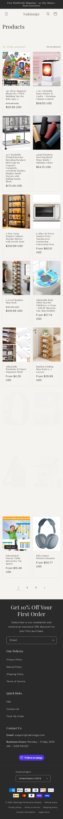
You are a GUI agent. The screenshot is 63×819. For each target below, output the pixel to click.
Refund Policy (14, 666)
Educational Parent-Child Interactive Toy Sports (14, 559)
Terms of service (32, 807)
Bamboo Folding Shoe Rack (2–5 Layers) (44, 369)
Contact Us (12, 709)
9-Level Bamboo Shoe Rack (14, 301)
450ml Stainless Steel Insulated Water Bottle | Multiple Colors (44, 158)
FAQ (8, 701)
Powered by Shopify (32, 802)
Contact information (25, 812)
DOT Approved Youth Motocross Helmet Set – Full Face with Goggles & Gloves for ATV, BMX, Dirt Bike (45, 500)
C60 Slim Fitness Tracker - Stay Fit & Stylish (15, 434)
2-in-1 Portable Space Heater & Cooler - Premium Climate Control (46, 94)
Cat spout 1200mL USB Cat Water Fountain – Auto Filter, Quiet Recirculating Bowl (46, 436)
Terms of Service (15, 681)
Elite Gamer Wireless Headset (45, 557)
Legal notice (44, 812)
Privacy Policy (14, 659)
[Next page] (44, 587)
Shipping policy (50, 807)
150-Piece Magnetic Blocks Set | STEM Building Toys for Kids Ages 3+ (16, 94)
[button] (6, 13)
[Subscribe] (52, 640)
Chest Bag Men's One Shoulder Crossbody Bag (14, 496)
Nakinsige (17, 802)
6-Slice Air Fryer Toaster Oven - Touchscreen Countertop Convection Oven (45, 238)
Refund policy (51, 802)
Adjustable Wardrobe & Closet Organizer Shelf (16, 369)
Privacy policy (15, 807)
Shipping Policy (15, 674)
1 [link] (18, 587)
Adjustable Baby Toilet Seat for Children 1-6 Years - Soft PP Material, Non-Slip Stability (46, 305)
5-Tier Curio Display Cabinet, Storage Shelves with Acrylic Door (15, 237)
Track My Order (15, 716)
